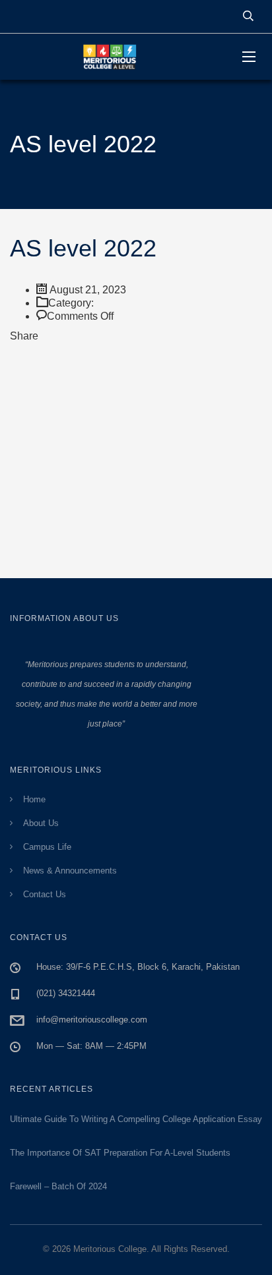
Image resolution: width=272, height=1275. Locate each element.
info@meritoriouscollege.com (91, 1019)
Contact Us (44, 894)
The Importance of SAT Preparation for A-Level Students (120, 1153)
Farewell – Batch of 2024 (58, 1186)
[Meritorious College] (116, 57)
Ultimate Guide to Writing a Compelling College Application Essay (136, 1119)
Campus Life (47, 847)
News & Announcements (70, 870)
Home (34, 799)
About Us (41, 823)
